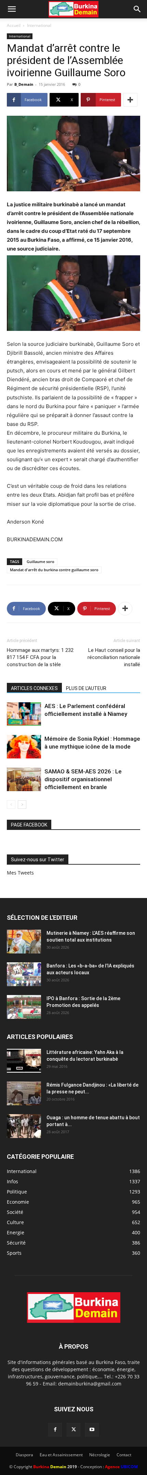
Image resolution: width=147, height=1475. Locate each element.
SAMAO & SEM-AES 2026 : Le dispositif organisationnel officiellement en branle (83, 779)
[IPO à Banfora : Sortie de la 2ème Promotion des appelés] (24, 1007)
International (39, 25)
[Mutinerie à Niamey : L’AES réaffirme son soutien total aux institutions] (24, 941)
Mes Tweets (20, 872)
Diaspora (24, 1455)
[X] (73, 1430)
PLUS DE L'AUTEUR (86, 688)
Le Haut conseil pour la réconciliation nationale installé (114, 657)
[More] (130, 100)
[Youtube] (92, 1430)
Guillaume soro (40, 561)
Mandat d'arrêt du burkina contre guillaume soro (54, 569)
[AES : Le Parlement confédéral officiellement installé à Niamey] (24, 714)
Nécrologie (99, 1455)
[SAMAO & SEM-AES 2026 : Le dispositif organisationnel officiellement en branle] (24, 779)
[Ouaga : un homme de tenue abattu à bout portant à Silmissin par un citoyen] (24, 1126)
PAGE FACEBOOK (29, 825)
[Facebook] (55, 1430)
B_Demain (23, 84)
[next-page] (22, 804)
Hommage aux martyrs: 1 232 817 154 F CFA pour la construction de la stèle (40, 657)
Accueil (14, 25)
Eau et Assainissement (61, 1455)
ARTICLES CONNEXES (34, 688)
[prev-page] (11, 804)
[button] (12, 9)
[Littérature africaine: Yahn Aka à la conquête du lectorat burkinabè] (24, 1061)
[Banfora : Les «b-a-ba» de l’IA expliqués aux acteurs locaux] (24, 974)
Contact (124, 1455)
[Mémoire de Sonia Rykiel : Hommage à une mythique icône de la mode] (24, 746)
